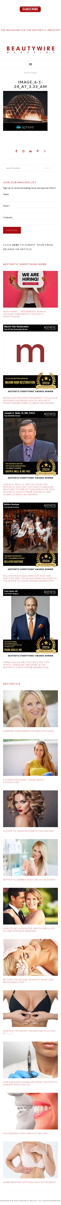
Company (8, 217)
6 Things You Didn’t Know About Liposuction (23, 781)
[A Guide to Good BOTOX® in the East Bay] (30, 809)
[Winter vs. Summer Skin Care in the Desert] (30, 858)
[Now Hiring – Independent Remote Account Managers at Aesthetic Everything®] (30, 290)
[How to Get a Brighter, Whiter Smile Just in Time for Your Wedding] (30, 907)
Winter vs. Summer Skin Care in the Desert (29, 879)
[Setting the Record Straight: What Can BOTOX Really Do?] (30, 958)
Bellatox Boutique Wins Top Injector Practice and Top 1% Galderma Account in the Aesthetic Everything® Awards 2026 (30, 578)
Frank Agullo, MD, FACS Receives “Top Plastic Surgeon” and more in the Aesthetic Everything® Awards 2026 (26, 665)
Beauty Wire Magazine (30, 50)
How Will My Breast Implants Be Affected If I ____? (29, 1032)
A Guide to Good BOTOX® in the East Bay (28, 831)
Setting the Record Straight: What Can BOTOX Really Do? (28, 980)
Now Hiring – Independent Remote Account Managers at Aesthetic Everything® (24, 314)
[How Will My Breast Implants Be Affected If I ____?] (30, 1009)
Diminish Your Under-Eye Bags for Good (28, 731)
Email (6, 205)
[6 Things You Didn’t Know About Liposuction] (30, 758)
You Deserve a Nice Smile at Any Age (25, 1133)
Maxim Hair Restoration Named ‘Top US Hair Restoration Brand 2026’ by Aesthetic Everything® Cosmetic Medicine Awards (30, 400)
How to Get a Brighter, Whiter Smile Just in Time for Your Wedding (29, 929)
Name (6, 194)
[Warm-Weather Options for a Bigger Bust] (30, 1160)
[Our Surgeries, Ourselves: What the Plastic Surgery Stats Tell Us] (30, 1060)
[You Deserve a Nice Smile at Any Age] (30, 1112)
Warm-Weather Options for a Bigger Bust (29, 1182)
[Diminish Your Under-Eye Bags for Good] (30, 709)
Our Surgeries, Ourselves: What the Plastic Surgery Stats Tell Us (30, 1083)
